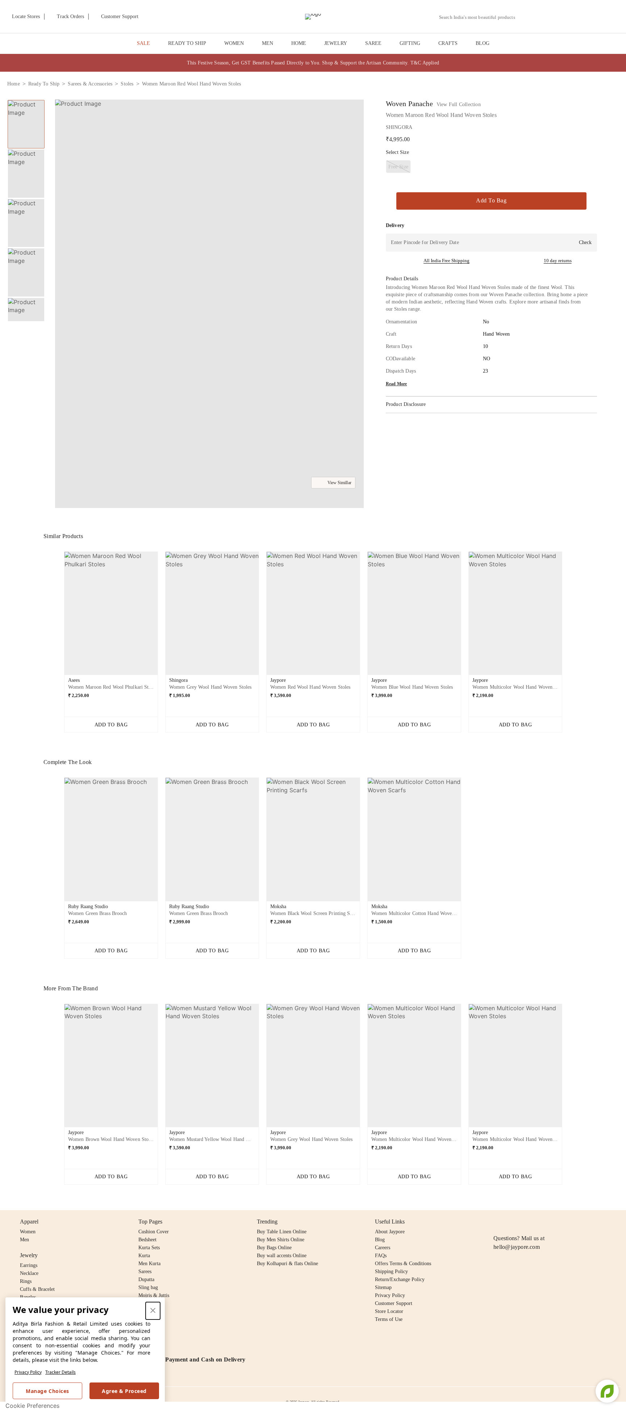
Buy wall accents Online (281, 1255)
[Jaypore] (313, 17)
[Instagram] (497, 1221)
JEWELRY (335, 43)
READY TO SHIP (187, 43)
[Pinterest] (553, 1221)
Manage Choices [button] (47, 1391)
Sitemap (383, 1287)
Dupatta (146, 1279)
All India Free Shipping (446, 260)
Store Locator (389, 1311)
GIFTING (410, 43)
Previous (26, 99)
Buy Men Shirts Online (280, 1239)
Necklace (29, 1273)
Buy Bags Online (274, 1247)
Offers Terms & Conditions (403, 1263)
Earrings (28, 1265)
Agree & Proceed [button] (124, 1391)
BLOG (482, 43)
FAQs (381, 1255)
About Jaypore (390, 1231)
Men (24, 1239)
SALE (143, 43)
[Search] (525, 17)
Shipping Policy (391, 1271)
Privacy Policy (28, 1372)
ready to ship (44, 84)
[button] (542, 17)
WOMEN (234, 43)
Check (585, 242)
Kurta (144, 1255)
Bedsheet (147, 1239)
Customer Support (393, 1303)
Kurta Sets (149, 1247)
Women (28, 1231)
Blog (380, 1239)
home (13, 84)
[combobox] (480, 17)
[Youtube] (539, 1221)
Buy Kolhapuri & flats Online (287, 1263)
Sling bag (148, 1287)
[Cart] (578, 17)
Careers (382, 1247)
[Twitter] (526, 1221)
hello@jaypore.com (516, 1247)
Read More (396, 383)
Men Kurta (149, 1263)
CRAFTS (448, 43)
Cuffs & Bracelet (37, 1289)
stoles (127, 84)
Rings (26, 1281)
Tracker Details (60, 1372)
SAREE (373, 43)
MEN (267, 43)
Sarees (144, 1271)
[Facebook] (512, 1221)
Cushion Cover (153, 1231)
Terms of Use (388, 1319)
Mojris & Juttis (153, 1295)
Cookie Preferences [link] (32, 1405)
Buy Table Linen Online (281, 1231)
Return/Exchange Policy (400, 1279)
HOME (298, 43)
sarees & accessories (90, 84)
